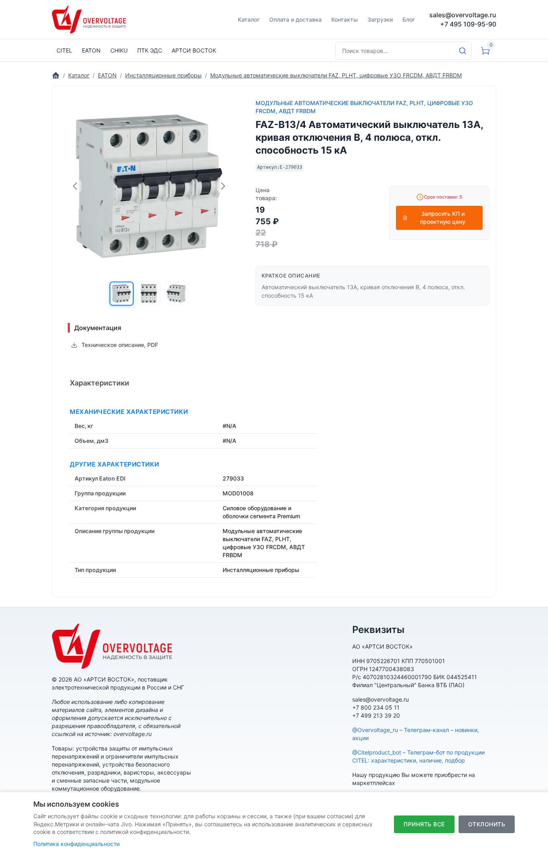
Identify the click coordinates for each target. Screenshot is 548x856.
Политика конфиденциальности (76, 843)
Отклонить (486, 824)
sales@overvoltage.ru (462, 15)
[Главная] (56, 75)
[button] (122, 294)
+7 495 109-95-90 (468, 24)
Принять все (424, 824)
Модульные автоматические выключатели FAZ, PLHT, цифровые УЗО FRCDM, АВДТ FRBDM (364, 106)
